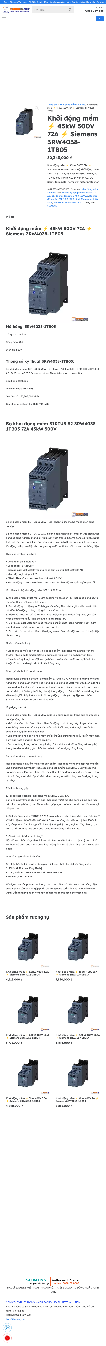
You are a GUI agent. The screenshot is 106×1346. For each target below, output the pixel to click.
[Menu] (3, 18)
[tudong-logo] (16, 9)
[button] (37, 107)
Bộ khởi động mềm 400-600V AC (71, 196)
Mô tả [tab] (10, 216)
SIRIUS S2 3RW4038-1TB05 (67, 202)
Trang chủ (52, 104)
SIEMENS (52, 205)
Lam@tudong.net (16, 1319)
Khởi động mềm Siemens (72, 104)
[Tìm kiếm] (70, 9)
